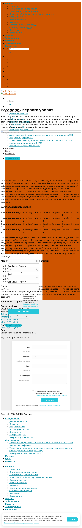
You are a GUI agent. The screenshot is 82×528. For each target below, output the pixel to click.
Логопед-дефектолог (19, 429)
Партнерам (11, 46)
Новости (9, 40)
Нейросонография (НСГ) (21, 445)
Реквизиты (14, 6)
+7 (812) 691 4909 (9, 319)
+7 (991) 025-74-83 (10, 324)
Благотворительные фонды (23, 24)
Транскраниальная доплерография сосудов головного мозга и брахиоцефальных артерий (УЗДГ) (40, 449)
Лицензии (14, 30)
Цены (8, 458)
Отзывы (9, 35)
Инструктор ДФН (17, 434)
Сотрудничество (17, 16)
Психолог (14, 424)
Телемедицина (13, 43)
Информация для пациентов (23, 11)
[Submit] (10, 52)
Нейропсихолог (17, 426)
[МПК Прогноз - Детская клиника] (8, 92)
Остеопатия (15, 432)
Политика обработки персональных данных (31, 14)
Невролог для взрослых (21, 129)
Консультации (12, 418)
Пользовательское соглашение (18, 318)
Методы (9, 456)
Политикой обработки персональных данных (51, 395)
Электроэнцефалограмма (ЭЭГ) (24, 453)
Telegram (5, 314)
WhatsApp (6, 316)
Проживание (15, 32)
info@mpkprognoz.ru (11, 327)
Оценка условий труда (20, 27)
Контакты (10, 461)
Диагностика (12, 440)
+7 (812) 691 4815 (9, 322)
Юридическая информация (23, 8)
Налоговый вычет (18, 19)
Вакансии (14, 22)
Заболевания (12, 38)
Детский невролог (18, 113)
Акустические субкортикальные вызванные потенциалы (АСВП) (41, 442)
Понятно (72, 519)
